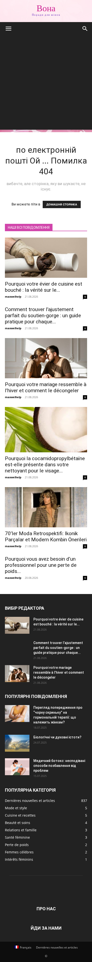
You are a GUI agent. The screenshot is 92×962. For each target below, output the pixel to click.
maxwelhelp (13, 296)
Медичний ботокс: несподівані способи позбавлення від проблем (59, 765)
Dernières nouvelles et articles (57, 947)
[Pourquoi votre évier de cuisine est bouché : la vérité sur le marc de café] (46, 258)
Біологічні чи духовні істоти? (57, 737)
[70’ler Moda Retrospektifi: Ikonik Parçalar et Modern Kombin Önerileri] (46, 507)
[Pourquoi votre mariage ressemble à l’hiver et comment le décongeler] (46, 358)
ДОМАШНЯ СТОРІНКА (61, 204)
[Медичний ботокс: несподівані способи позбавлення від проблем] (17, 766)
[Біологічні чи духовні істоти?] (17, 743)
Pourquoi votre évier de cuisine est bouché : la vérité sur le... (43, 287)
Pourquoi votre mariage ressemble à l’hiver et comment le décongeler (45, 387)
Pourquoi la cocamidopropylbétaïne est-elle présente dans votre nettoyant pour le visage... (45, 465)
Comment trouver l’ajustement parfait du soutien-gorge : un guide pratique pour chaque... (43, 315)
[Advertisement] (46, 84)
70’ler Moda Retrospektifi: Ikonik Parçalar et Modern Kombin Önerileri (46, 537)
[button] (8, 28)
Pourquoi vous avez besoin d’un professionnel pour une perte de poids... (41, 565)
